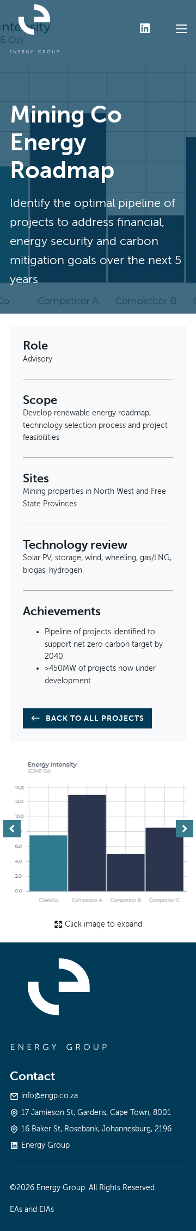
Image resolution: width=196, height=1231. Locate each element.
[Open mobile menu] (181, 29)
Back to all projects (95, 718)
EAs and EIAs (32, 1209)
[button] (12, 828)
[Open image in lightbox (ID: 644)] (98, 828)
